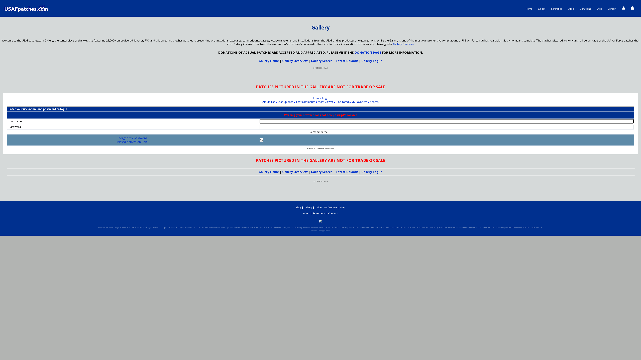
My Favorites (359, 102)
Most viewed (326, 102)
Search (374, 102)
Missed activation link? (132, 142)
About (306, 213)
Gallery (541, 8)
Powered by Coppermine (320, 230)
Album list (268, 102)
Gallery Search (321, 61)
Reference (556, 8)
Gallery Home (269, 61)
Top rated (342, 102)
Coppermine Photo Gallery (325, 148)
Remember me (318, 132)
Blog (298, 207)
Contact (612, 8)
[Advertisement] (320, 76)
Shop (599, 8)
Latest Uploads (347, 61)
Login (325, 98)
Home (529, 8)
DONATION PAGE (368, 52)
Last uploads (285, 102)
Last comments (305, 102)
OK (261, 140)
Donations (585, 8)
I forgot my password (132, 138)
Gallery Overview (403, 44)
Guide (571, 8)
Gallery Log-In (371, 61)
